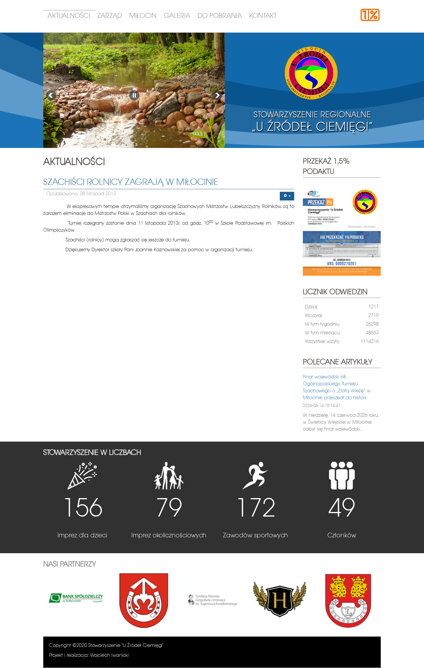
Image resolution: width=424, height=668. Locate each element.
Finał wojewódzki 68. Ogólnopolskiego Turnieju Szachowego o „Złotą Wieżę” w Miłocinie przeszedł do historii (337, 387)
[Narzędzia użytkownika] (287, 196)
